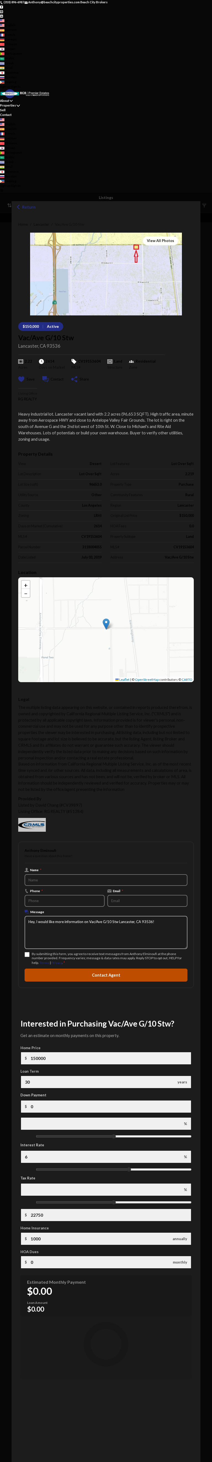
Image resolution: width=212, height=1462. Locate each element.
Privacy (56, 963)
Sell (3, 110)
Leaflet (124, 679)
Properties (8, 105)
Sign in (15, 86)
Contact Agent (106, 975)
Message (37, 912)
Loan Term (29, 1071)
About (4, 100)
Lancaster (41, 224)
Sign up (5, 86)
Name (35, 870)
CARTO (187, 679)
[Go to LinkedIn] (1, 16)
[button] (106, 624)
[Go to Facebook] (1, 7)
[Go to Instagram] (1, 11)
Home (23, 224)
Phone (36, 891)
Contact (6, 114)
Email (118, 891)
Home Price (30, 1048)
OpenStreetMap (147, 679)
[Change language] (4, 20)
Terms (44, 963)
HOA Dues (29, 1252)
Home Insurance (34, 1228)
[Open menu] (1, 190)
